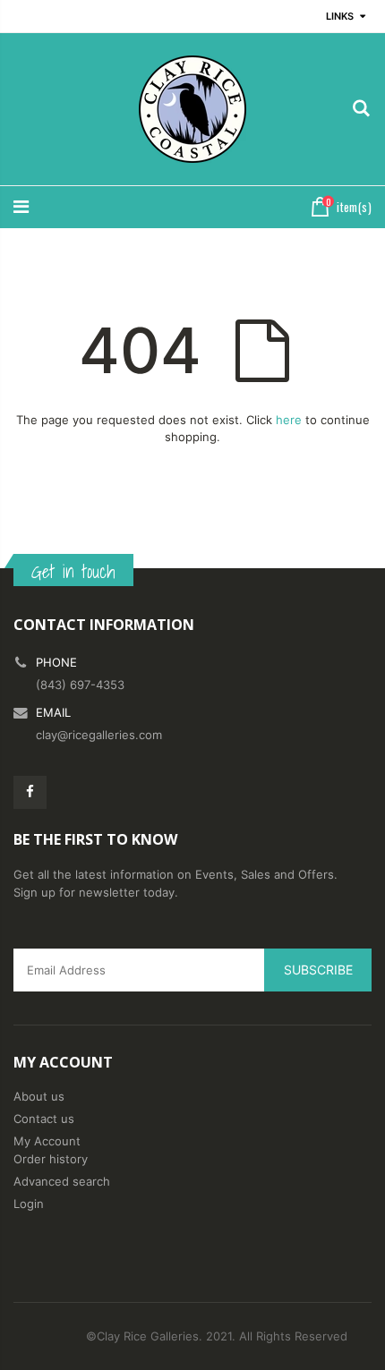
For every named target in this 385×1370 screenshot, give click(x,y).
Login (28, 1203)
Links (340, 16)
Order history (50, 1159)
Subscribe (318, 969)
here (289, 420)
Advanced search (61, 1181)
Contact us (43, 1118)
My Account (47, 1141)
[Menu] (21, 206)
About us (38, 1096)
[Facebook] (30, 792)
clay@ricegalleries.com (99, 735)
